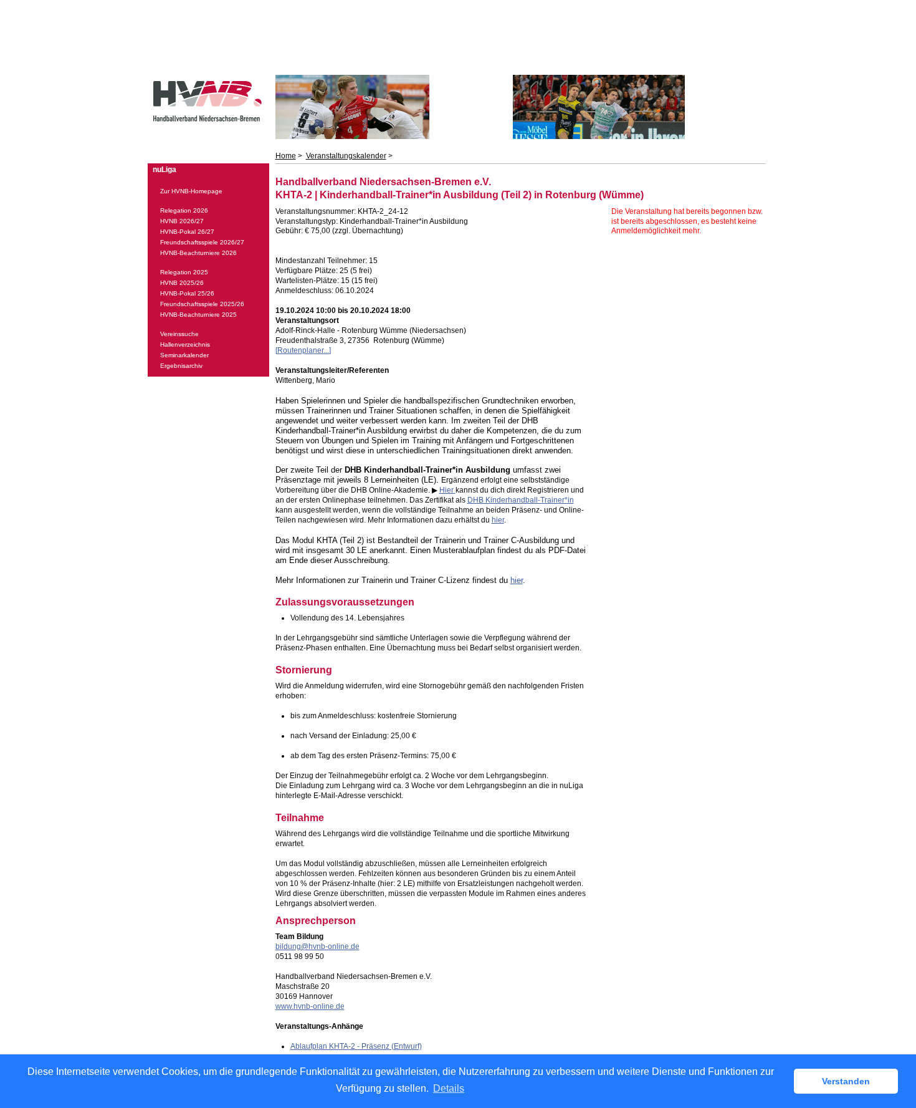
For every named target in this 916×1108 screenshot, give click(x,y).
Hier (447, 490)
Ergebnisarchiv (181, 365)
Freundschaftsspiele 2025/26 (202, 304)
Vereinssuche (179, 333)
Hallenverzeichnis (185, 344)
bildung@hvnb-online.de (317, 946)
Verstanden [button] (846, 1081)
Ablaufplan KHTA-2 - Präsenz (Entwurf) (356, 1046)
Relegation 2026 (184, 210)
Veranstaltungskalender (346, 156)
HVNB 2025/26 (182, 282)
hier (498, 520)
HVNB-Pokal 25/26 (187, 293)
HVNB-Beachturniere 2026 (198, 252)
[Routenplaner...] (303, 350)
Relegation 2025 (184, 272)
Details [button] (448, 1088)
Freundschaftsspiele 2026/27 (202, 242)
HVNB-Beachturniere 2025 (198, 314)
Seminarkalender (184, 355)
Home (285, 156)
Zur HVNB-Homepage (191, 191)
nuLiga (164, 169)
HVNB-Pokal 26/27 (187, 231)
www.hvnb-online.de (310, 1006)
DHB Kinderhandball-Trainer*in (520, 500)
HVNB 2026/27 (182, 221)
